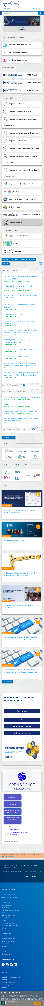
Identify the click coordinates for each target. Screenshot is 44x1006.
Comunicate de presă (27, 259)
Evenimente (5, 944)
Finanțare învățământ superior (20, 45)
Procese (4, 987)
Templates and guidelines (22, 726)
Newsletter (14, 259)
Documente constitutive (9, 895)
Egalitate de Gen (7, 905)
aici (17, 842)
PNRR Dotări (32, 75)
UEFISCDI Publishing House (10, 925)
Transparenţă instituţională (10, 910)
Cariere (4, 920)
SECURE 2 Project (12, 835)
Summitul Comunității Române (14, 541)
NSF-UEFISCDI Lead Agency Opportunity (23, 199)
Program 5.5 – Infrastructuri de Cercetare (24, 133)
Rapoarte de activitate (8, 900)
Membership (5, 907)
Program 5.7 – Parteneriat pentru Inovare (24, 148)
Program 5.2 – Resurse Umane (20, 111)
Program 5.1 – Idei (15, 104)
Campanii (4, 951)
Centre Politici (6, 918)
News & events (22, 720)
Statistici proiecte (15, 222)
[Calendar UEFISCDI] (40, 263)
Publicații (5, 264)
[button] (4, 24)
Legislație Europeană (8, 982)
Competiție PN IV (8, 568)
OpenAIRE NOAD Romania (14, 830)
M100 (15, 243)
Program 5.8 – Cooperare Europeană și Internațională (20, 159)
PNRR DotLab (32, 90)
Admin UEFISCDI (36, 8)
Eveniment (6, 536)
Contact (4, 928)
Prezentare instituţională (9, 897)
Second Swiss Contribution (30, 215)
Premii (3, 913)
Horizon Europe (14, 207)
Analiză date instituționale (18, 52)
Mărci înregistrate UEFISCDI (10, 915)
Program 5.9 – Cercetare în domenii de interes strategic (20, 173)
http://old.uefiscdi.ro (8, 857)
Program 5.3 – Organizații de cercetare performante (20, 122)
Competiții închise (8, 437)
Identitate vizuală (7, 954)
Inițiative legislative (8, 985)
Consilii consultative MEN (18, 60)
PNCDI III (16, 192)
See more (22, 711)
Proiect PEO (6, 505)
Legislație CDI (6, 980)
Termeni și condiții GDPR (9, 923)
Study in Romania (23, 236)
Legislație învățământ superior (11, 977)
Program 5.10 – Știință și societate (21, 184)
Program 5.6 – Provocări (17, 141)
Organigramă (6, 902)
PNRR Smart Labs (34, 83)
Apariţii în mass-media (8, 941)
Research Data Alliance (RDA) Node (17, 832)
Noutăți (5, 259)
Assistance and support (22, 733)
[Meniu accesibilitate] (3, 1003)
